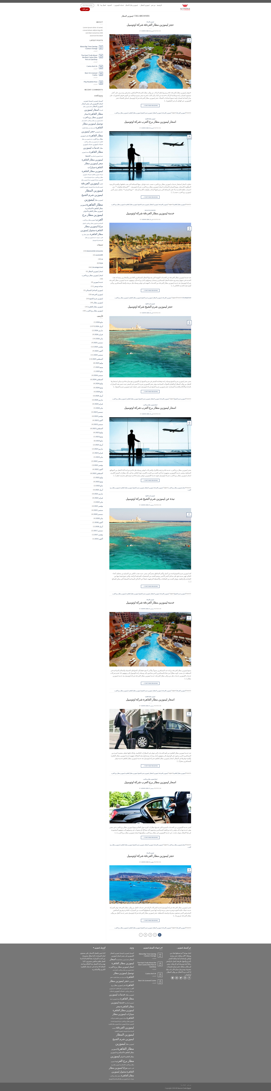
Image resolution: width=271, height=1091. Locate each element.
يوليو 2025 (99, 363)
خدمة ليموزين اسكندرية (97, 156)
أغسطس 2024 (98, 379)
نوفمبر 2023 (98, 416)
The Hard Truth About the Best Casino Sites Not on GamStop (89, 57)
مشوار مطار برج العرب (115, 1075)
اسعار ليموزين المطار (95, 271)
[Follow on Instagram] (185, 978)
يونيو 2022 (99, 482)
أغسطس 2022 (98, 473)
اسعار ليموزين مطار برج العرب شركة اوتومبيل (150, 121)
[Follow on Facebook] (189, 978)
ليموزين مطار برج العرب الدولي (90, 223)
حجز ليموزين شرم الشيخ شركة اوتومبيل (150, 306)
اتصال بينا (103, 5)
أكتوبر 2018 (99, 522)
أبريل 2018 (99, 526)
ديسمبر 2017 (98, 531)
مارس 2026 (98, 330)
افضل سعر (84, 120)
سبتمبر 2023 (98, 424)
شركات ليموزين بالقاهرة (97, 174)
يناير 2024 (99, 408)
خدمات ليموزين (98, 144)
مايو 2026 (99, 322)
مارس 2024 (98, 400)
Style (101, 263)
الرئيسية (159, 5)
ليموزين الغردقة (150, 21)
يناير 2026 (99, 338)
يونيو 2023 (99, 437)
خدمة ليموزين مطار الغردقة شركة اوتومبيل (150, 213)
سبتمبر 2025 (98, 355)
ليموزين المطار (145, 5)
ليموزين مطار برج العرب (121, 113)
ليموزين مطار (99, 200)
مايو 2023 (99, 441)
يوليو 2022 (99, 477)
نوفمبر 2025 (98, 347)
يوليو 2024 (99, 383)
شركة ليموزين (94, 180)
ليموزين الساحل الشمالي (94, 290)
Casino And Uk (92, 66)
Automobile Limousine (95, 251)
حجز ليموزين (99, 132)
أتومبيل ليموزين (98, 101)
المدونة (109, 5)
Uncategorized (150, 210)
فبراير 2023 (99, 453)
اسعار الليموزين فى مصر (94, 104)
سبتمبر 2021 (98, 510)
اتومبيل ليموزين (88, 101)
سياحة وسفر (98, 286)
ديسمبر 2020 (98, 514)
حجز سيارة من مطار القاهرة (88, 128)
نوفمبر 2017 (98, 535)
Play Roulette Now (90, 82)
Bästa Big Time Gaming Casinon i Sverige (88, 47)
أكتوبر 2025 (99, 351)
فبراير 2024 (99, 404)
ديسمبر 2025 (98, 343)
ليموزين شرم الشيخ (146, 113)
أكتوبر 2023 (99, 420)
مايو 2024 (99, 392)
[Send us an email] (176, 978)
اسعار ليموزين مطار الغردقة (122, 959)
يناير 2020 (99, 518)
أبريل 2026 (99, 326)
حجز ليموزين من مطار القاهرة (123, 988)
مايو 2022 (99, 486)
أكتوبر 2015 (99, 539)
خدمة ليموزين (85, 152)
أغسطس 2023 (98, 428)
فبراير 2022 (99, 498)
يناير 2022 (99, 502)
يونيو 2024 (99, 387)
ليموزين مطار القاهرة (135, 113)
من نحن (153, 5)
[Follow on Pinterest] (172, 978)
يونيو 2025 (99, 367)
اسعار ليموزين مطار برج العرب (150, 404)
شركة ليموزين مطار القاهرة (115, 1024)
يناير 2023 (99, 457)
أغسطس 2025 (98, 359)
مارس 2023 (98, 449)
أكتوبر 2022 (99, 469)
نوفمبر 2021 (98, 506)
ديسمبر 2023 (98, 412)
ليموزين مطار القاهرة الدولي (93, 211)
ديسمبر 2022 (98, 461)
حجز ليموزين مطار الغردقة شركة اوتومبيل (150, 24)
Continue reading (150, 105)
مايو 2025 (99, 371)
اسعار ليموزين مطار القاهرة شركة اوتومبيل (150, 699)
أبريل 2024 (99, 396)
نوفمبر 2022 (98, 465)
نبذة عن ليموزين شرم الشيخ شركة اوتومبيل (150, 498)
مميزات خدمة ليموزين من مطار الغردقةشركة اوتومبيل (121, 1079)
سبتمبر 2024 (98, 375)
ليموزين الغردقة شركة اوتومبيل (95, 187)
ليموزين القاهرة (84, 187)
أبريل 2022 (99, 490)
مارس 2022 (98, 494)
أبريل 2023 (99, 445)
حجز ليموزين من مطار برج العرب (91, 141)
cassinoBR (99, 255)
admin (144, 31)
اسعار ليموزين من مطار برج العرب (95, 120)
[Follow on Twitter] (181, 978)
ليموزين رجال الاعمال (131, 5)
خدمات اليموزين (119, 5)
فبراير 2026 (99, 334)
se (102, 259)
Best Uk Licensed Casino (91, 74)
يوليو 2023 (99, 432)
